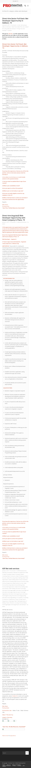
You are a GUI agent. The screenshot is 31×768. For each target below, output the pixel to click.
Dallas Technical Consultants (21, 579)
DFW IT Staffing (12, 588)
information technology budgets (9, 590)
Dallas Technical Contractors (20, 581)
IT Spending (11, 601)
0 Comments (13, 25)
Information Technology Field (22, 590)
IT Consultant (19, 597)
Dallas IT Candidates (7, 574)
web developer (23, 604)
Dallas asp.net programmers (19, 572)
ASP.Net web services (10, 568)
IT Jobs (23, 599)
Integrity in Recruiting (7, 717)
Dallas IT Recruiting (11, 577)
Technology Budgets (6, 604)
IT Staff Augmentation (21, 601)
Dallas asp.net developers (7, 572)
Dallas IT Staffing (12, 579)
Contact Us (14, 696)
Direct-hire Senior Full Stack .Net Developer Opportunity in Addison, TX (15, 20)
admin (10, 30)
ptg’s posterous (13, 735)
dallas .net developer (6, 26)
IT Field (16, 599)
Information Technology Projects (15, 594)
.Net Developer (23, 25)
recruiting (16, 602)
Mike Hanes (5, 204)
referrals (10, 33)
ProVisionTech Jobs (7, 710)
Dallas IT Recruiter (21, 26)
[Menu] (28, 6)
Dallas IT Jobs (14, 26)
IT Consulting (25, 597)
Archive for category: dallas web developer (14, 11)
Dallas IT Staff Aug (18, 577)
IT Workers (12, 602)
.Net (19, 25)
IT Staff (15, 601)
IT (16, 597)
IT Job (21, 28)
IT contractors (5, 599)
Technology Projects (15, 604)
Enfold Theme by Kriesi (20, 763)
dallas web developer (11, 28)
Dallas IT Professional (20, 576)
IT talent (7, 602)
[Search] (24, 5)
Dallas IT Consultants (16, 574)
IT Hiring (18, 28)
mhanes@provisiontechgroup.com (10, 177)
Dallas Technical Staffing (20, 586)
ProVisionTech (5, 206)
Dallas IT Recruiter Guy (7, 714)
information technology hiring (8, 592)
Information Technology (21, 588)
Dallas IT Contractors (11, 576)
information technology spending (19, 595)
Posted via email (5, 735)
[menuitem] (24, 5)
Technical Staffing (22, 602)
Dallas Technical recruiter (18, 583)
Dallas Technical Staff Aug (16, 585)
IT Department (12, 599)
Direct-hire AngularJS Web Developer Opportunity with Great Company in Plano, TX (13, 217)
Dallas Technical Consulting (7, 581)
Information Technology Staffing (8, 597)
